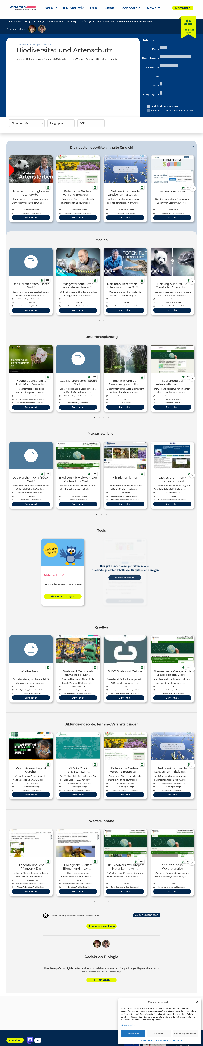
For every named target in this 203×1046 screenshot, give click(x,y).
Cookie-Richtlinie (145, 1040)
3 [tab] (103, 417)
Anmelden (15, 1040)
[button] (196, 1002)
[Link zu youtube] (38, 1040)
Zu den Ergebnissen (146, 915)
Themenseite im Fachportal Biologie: (34, 44)
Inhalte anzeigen (124, 577)
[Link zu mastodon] (30, 1040)
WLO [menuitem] (49, 8)
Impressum (177, 1040)
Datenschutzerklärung (162, 1040)
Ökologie (40, 21)
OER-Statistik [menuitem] (72, 8)
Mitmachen (103, 979)
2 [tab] (105, 229)
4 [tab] (108, 417)
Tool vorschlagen (64, 596)
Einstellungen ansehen (185, 1033)
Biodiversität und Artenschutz (135, 21)
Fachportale (15, 21)
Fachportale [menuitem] (130, 8)
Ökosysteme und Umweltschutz (99, 21)
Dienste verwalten (128, 1025)
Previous (8, 189)
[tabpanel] (31, 188)
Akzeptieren (133, 1033)
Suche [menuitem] (109, 8)
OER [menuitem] (93, 8)
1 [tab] (100, 229)
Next (193, 189)
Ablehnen (159, 1033)
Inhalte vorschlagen (103, 926)
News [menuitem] (151, 8)
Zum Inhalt (31, 217)
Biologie (28, 21)
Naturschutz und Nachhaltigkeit (64, 21)
